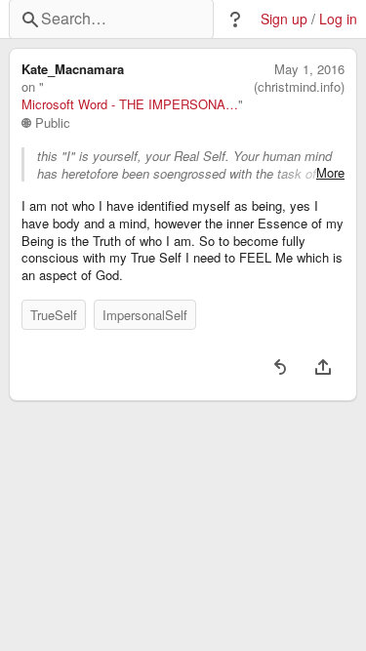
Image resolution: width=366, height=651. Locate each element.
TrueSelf (53, 314)
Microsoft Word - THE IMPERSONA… (129, 104)
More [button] (330, 173)
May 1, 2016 (309, 69)
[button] (235, 19)
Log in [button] (338, 19)
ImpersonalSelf (144, 314)
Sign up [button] (284, 19)
